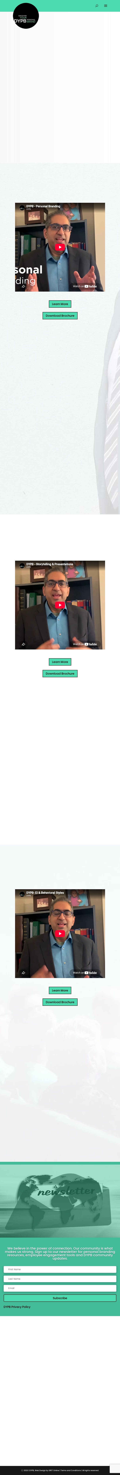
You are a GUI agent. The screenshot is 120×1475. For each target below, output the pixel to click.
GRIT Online (54, 1470)
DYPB (31, 1470)
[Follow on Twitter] (56, 1450)
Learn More (60, 304)
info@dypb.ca (60, 1432)
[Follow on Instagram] (70, 1450)
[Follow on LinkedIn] (63, 1450)
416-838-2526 (60, 1421)
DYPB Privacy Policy (17, 1307)
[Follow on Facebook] (48, 1450)
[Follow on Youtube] (77, 1450)
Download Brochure (60, 316)
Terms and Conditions (71, 1470)
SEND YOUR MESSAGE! (92, 1400)
